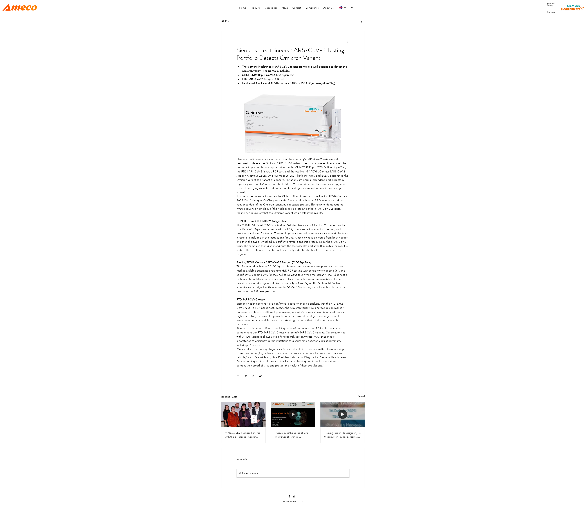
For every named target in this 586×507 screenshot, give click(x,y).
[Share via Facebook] (238, 375)
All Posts (226, 21)
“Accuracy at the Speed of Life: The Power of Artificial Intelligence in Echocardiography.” (292, 435)
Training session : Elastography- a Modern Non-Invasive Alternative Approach (342, 435)
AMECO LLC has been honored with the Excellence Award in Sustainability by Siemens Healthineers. (242, 435)
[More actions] (347, 42)
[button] (255, 8)
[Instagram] (293, 496)
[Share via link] (260, 375)
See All (361, 396)
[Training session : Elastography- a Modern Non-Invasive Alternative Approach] (342, 414)
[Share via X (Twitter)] (245, 375)
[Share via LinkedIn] (252, 375)
